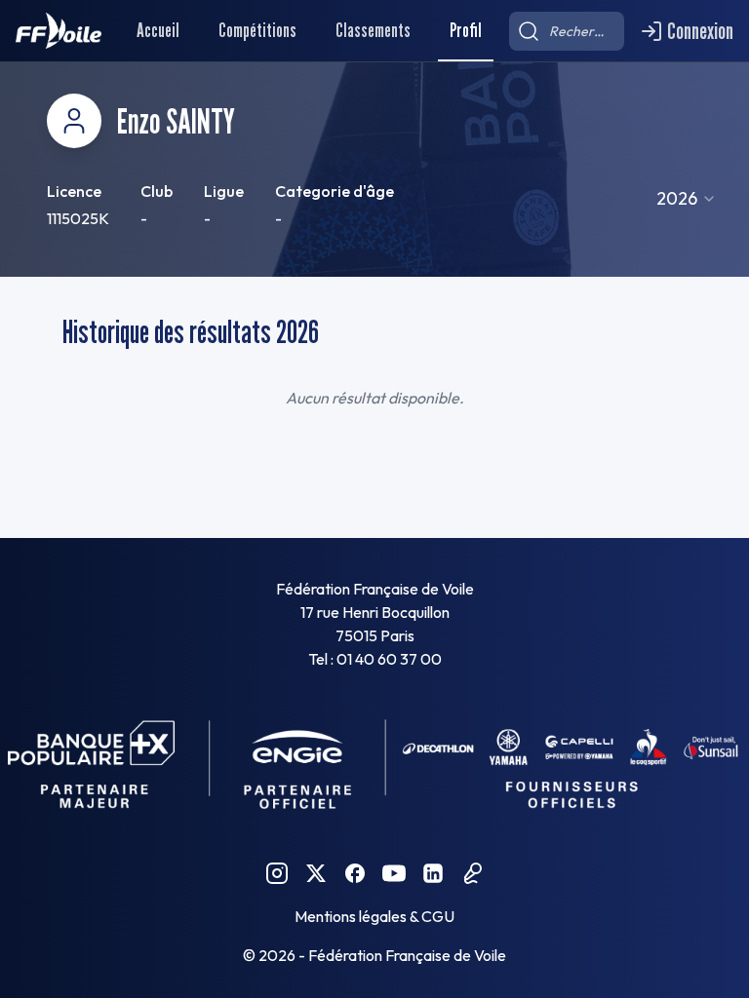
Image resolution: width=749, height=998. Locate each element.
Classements (373, 30)
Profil (466, 30)
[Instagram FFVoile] (277, 873)
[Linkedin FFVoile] (433, 873)
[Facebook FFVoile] (355, 873)
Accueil (158, 30)
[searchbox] (566, 31)
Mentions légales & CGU (374, 916)
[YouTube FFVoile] (394, 873)
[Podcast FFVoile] (472, 873)
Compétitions (257, 30)
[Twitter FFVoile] (316, 873)
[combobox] (686, 198)
